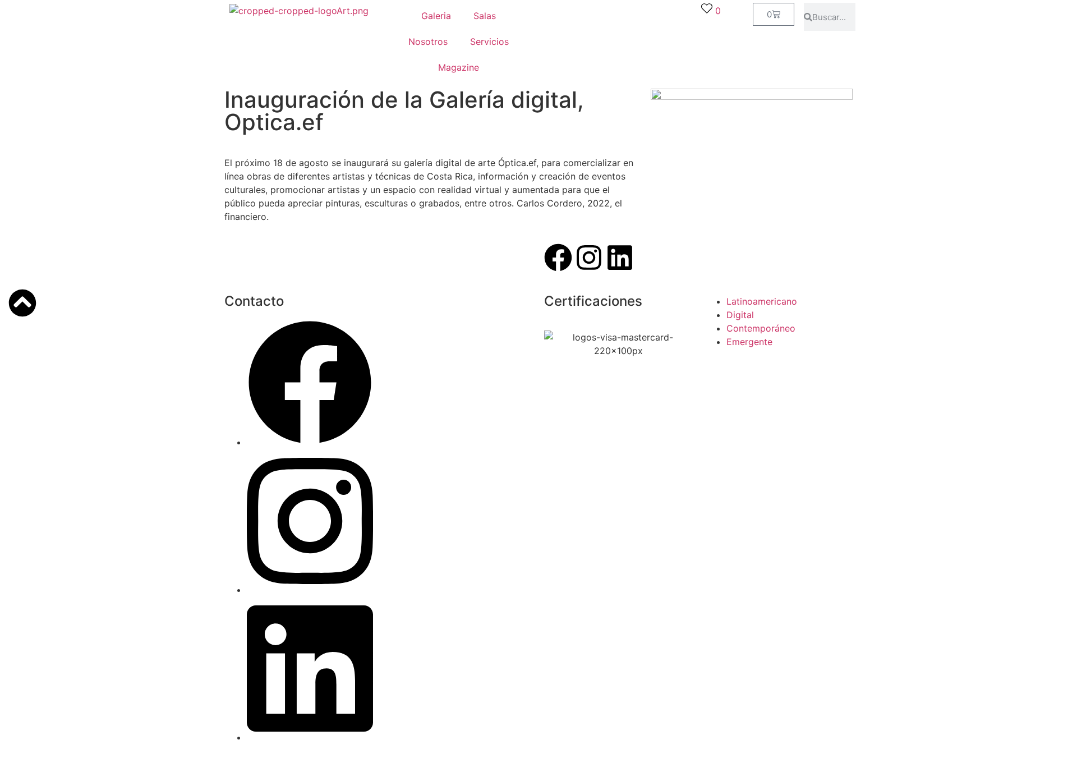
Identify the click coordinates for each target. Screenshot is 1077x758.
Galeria (436, 15)
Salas (484, 15)
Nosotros (428, 41)
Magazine (458, 67)
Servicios (489, 41)
